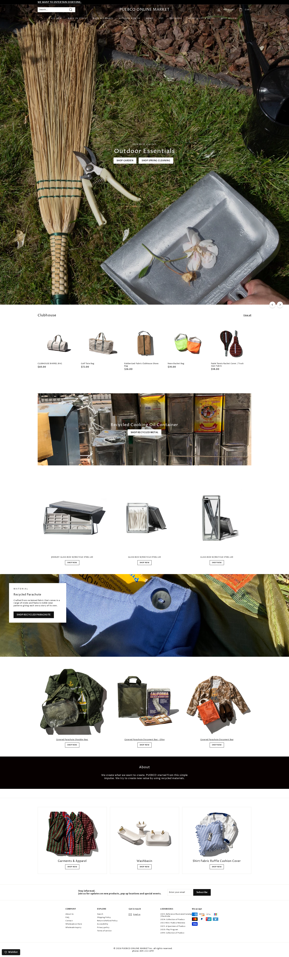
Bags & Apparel (103, 18)
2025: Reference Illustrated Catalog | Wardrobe (176, 915)
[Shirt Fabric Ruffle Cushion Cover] (217, 834)
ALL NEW (56, 18)
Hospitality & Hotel (201, 18)
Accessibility (102, 924)
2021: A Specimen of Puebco (172, 926)
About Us (69, 914)
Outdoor (176, 18)
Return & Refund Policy (107, 921)
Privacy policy (103, 927)
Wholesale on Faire (73, 924)
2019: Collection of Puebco (172, 933)
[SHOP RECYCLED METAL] (144, 429)
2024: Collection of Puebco (172, 919)
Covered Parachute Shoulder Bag (72, 739)
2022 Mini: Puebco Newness (172, 923)
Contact (69, 921)
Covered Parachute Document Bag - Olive (144, 739)
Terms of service (104, 931)
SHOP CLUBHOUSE (51, 292)
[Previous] (272, 305)
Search (100, 914)
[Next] (280, 305)
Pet (161, 18)
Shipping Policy (104, 917)
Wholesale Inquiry (73, 927)
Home (149, 18)
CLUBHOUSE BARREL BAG (85, 292)
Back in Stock (77, 18)
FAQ (67, 917)
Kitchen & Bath (129, 18)
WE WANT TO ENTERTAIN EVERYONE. (59, 2)
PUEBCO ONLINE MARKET (144, 10)
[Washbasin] (144, 834)
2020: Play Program (169, 929)
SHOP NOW (72, 563)
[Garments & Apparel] (72, 834)
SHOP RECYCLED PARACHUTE (34, 614)
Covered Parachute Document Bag (216, 739)
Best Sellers (229, 18)
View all (247, 315)
